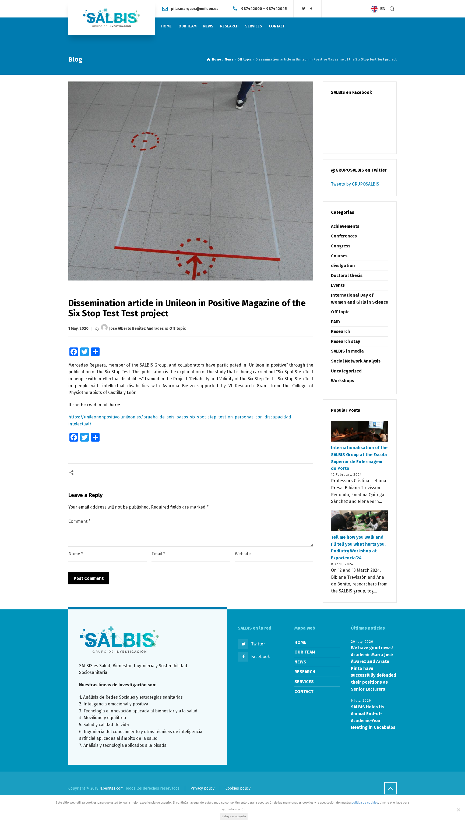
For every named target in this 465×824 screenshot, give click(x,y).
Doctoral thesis (346, 275)
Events (338, 285)
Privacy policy (202, 788)
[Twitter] (304, 8)
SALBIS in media (347, 351)
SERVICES (304, 681)
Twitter (258, 644)
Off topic (177, 328)
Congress (340, 245)
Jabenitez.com (112, 788)
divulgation (343, 265)
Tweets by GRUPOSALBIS (355, 184)
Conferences (344, 236)
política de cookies (364, 802)
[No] (458, 809)
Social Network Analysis (356, 361)
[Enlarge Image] (190, 180)
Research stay (345, 341)
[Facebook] (311, 8)
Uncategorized (346, 371)
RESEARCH (304, 671)
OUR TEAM (304, 652)
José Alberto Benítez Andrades (136, 328)
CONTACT (303, 691)
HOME (300, 642)
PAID (335, 321)
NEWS (300, 662)
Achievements (345, 226)
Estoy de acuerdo (233, 816)
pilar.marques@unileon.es (195, 8)
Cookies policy (238, 788)
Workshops (342, 380)
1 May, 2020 (78, 328)
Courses (339, 255)
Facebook (260, 656)
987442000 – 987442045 (264, 8)
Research (340, 331)
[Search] (392, 9)
